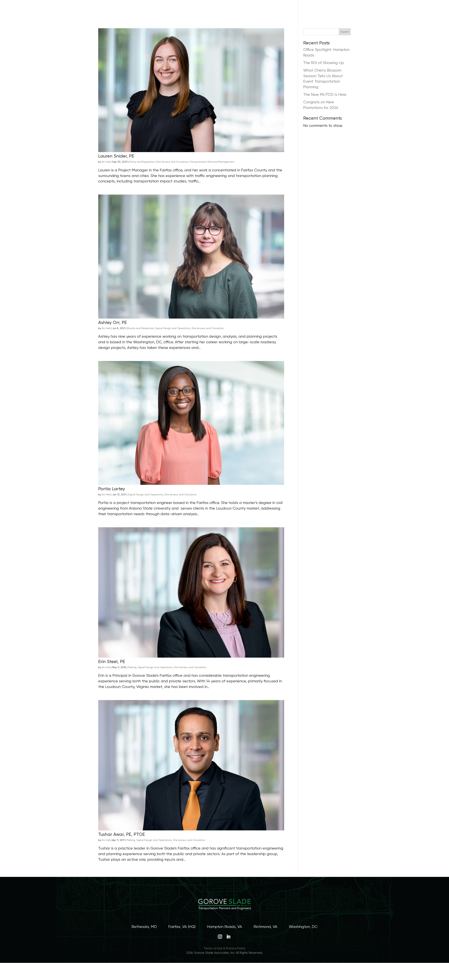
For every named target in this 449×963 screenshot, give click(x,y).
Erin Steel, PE (111, 661)
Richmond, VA (265, 926)
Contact (330, 9)
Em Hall (106, 161)
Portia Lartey (111, 488)
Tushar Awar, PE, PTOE (121, 834)
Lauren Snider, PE (116, 156)
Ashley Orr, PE (112, 322)
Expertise (253, 9)
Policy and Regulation (142, 161)
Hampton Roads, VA (224, 926)
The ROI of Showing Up (323, 63)
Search (345, 31)
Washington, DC (303, 926)
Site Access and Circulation (172, 161)
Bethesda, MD (144, 926)
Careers (280, 9)
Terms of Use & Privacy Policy (224, 948)
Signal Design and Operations (172, 328)
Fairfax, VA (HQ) (181, 926)
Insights (307, 9)
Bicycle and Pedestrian (140, 328)
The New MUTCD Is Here (324, 94)
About (226, 9)
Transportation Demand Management (212, 161)
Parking (132, 667)
